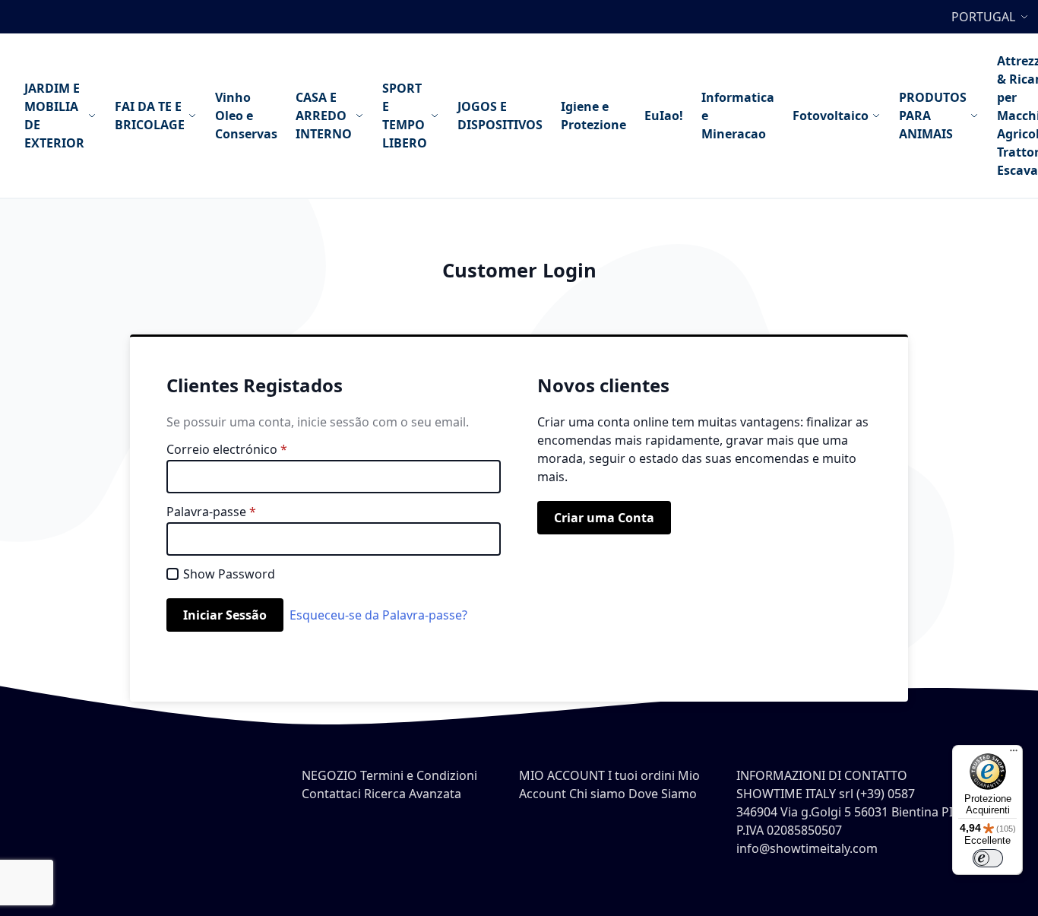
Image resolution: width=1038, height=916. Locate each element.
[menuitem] (60, 115)
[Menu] (1014, 754)
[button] (991, 17)
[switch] (988, 858)
